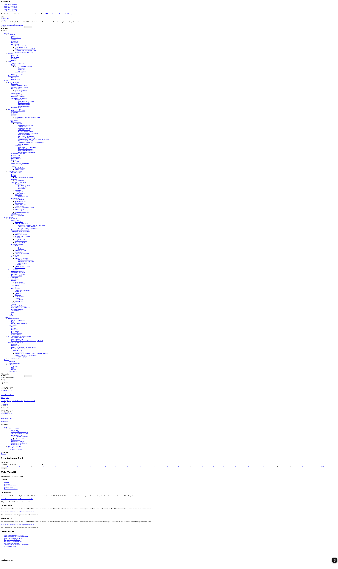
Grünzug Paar (19, 191)
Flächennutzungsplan (24, 185)
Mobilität (13, 176)
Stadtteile (13, 39)
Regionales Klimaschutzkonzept (13, 541)
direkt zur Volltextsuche (10, 6)
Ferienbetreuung (15, 155)
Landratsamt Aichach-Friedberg (13, 538)
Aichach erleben (12, 218)
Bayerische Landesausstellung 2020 (28, 228)
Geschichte (14, 36)
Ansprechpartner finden (7, 395)
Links (12, 322)
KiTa (12, 368)
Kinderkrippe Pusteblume (25, 149)
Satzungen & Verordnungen (19, 98)
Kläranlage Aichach (20, 204)
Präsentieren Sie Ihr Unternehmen (20, 349)
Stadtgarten (18, 264)
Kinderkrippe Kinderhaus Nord (27, 147)
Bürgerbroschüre (16, 107)
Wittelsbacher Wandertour (25, 260)
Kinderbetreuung (16, 122)
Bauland (13, 174)
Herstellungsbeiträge (24, 104)
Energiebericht (19, 203)
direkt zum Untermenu (10, 9)
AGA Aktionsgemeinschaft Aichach (14, 535)
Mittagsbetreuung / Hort (18, 153)
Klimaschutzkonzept (20, 201)
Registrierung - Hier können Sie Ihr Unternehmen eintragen (31, 353)
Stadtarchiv (14, 114)
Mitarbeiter (14, 58)
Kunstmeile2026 (19, 296)
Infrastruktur (14, 330)
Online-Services (15, 93)
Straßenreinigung (19, 206)
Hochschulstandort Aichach (19, 323)
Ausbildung (11, 364)
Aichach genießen (13, 269)
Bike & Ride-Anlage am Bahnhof (24, 177)
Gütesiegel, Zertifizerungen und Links (25, 50)
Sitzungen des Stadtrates (18, 63)
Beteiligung (21, 188)
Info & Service (12, 303)
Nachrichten (14, 84)
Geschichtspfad (22, 263)
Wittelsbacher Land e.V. (11, 546)
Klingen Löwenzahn (24, 134)
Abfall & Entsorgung (17, 214)
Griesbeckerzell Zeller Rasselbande (28, 133)
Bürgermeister (15, 55)
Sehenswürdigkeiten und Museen (20, 231)
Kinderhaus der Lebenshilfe (26, 141)
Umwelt (13, 369)
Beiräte (13, 65)
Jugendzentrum (15, 157)
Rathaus (6, 33)
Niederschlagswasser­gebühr (26, 101)
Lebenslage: (4, 464)
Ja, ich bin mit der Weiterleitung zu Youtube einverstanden (17, 499)
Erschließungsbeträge (24, 103)
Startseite (3, 401)
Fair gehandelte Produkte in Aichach (25, 49)
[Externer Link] (170, 551)
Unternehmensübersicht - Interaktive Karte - (23, 347)
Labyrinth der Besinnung (22, 253)
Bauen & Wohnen (16, 172)
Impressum (7, 484)
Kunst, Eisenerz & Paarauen (26, 261)
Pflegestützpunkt (19, 169)
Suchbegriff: (4, 462)
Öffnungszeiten (18, 25)
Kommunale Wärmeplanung (23, 212)
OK (2, 17)
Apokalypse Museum (21, 241)
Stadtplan (11, 25)
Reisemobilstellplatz (16, 276)
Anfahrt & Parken (16, 310)
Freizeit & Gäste (8, 217)
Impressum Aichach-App (11, 489)
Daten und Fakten (16, 38)
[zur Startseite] (5, 18)
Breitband (14, 179)
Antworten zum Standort (18, 320)
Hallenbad (21, 249)
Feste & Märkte (15, 288)
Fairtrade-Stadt (15, 44)
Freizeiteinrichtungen (17, 244)
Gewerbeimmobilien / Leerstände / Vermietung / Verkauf (27, 341)
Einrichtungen (15, 331)
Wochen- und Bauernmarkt (22, 290)
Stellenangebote (12, 371)
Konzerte (13, 280)
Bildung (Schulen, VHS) (18, 111)
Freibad (20, 247)
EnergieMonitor (19, 199)
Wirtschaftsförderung (13, 318)
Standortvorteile (12, 325)
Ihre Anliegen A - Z (16, 88)
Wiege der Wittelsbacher (21, 223)
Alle (322, 466)
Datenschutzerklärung (10, 486)
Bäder (7, 25)
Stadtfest (17, 298)
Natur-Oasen (21, 69)
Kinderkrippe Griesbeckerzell (26, 152)
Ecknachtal (18, 190)
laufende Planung (23, 196)
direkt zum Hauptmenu (10, 7)
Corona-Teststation (20, 165)
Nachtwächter (19, 222)
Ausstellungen (15, 279)
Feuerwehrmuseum (20, 239)
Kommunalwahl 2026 (17, 74)
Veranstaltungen (15, 285)
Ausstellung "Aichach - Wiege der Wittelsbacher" (32, 225)
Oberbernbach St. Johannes (26, 136)
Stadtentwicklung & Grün (18, 182)
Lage (12, 326)
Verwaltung (11, 53)
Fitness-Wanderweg (20, 268)
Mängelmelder (19, 95)
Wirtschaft (7, 317)
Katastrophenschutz (13, 76)
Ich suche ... (4, 26)
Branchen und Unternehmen (16, 342)
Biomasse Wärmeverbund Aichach (24, 207)
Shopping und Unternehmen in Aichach (26, 355)
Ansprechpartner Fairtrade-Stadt (24, 52)
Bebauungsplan (22, 187)
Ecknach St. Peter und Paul (25, 131)
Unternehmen (15, 345)
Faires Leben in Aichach (21, 47)
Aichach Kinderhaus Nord (25, 125)
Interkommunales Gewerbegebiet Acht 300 (16, 536)
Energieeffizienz (19, 209)
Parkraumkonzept (20, 193)
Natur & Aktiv (15, 257)
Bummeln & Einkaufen (17, 271)
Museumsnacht (19, 301)
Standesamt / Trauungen (21, 90)
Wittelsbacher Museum (21, 234)
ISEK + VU (18, 195)
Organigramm (15, 57)
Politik (9, 61)
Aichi (12, 312)
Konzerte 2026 (19, 282)
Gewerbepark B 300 (17, 339)
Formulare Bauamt (20, 92)
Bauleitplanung (19, 184)
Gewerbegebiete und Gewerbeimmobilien (19, 336)
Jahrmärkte (18, 291)
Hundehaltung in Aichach (18, 96)
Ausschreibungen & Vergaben (19, 87)
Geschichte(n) (15, 220)
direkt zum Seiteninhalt (10, 11)
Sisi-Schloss (18, 237)
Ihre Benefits (11, 361)
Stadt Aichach (11, 34)
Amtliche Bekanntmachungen (19, 85)
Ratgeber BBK (15, 79)
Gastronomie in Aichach (18, 272)
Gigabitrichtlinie (19, 180)
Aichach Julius (22, 126)
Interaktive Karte (19, 352)
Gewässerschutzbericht (21, 211)
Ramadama (21, 68)
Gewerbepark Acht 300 (17, 337)
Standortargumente (16, 334)
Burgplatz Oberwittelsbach (22, 236)
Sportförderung (19, 119)
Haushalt (13, 60)
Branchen (14, 344)
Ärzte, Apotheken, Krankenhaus (20, 163)
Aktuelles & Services (13, 82)
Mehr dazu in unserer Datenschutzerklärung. (59, 14)
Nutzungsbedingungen (21, 356)
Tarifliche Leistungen (14, 363)
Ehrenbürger (14, 41)
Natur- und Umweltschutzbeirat (23, 66)
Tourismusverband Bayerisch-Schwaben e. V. (17, 544)
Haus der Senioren (20, 168)
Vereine (13, 115)
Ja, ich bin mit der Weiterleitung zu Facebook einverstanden (17, 512)
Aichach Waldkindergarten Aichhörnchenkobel (31, 142)
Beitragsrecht (18, 99)
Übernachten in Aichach (18, 274)
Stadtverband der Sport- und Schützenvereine (27, 117)
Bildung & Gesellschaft (14, 109)
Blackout (13, 77)
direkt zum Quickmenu (10, 4)
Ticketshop (11, 315)
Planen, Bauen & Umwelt (15, 171)
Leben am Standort (16, 333)
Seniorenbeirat (19, 73)
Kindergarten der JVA (24, 144)
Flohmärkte (18, 293)
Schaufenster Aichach (17, 350)
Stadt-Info (14, 304)
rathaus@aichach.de (6, 390)
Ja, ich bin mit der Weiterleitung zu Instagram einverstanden (17, 524)
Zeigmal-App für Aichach (18, 306)
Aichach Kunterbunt (24, 130)
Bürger (6, 80)
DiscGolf (17, 255)
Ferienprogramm (16, 158)
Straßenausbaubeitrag (24, 106)
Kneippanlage (19, 252)
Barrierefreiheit (8, 487)
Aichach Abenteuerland (24, 128)
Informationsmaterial (17, 309)
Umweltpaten (22, 71)
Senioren (13, 166)
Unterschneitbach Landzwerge (26, 138)
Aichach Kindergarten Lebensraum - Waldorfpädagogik (33, 139)
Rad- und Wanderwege (21, 258)
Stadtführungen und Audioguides (20, 307)
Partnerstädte (14, 42)
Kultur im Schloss (20, 283)
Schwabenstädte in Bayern (11, 543)
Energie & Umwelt (16, 198)
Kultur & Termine (13, 277)
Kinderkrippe (18, 145)
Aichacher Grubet (20, 242)
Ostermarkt (18, 295)
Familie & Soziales (13, 120)
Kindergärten (18, 123)
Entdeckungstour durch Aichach (20, 230)
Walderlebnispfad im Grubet (22, 266)
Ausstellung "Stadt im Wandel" (27, 226)
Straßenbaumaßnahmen (17, 215)
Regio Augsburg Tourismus (12, 540)
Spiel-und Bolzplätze (20, 250)
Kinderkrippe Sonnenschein (26, 150)
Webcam (3, 25)
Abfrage (20, 299)
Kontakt (6, 482)
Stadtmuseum (18, 233)
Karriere (6, 360)
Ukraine (17, 161)
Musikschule (14, 112)
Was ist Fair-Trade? (20, 46)
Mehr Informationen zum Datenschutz (11, 23)
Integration (14, 160)
